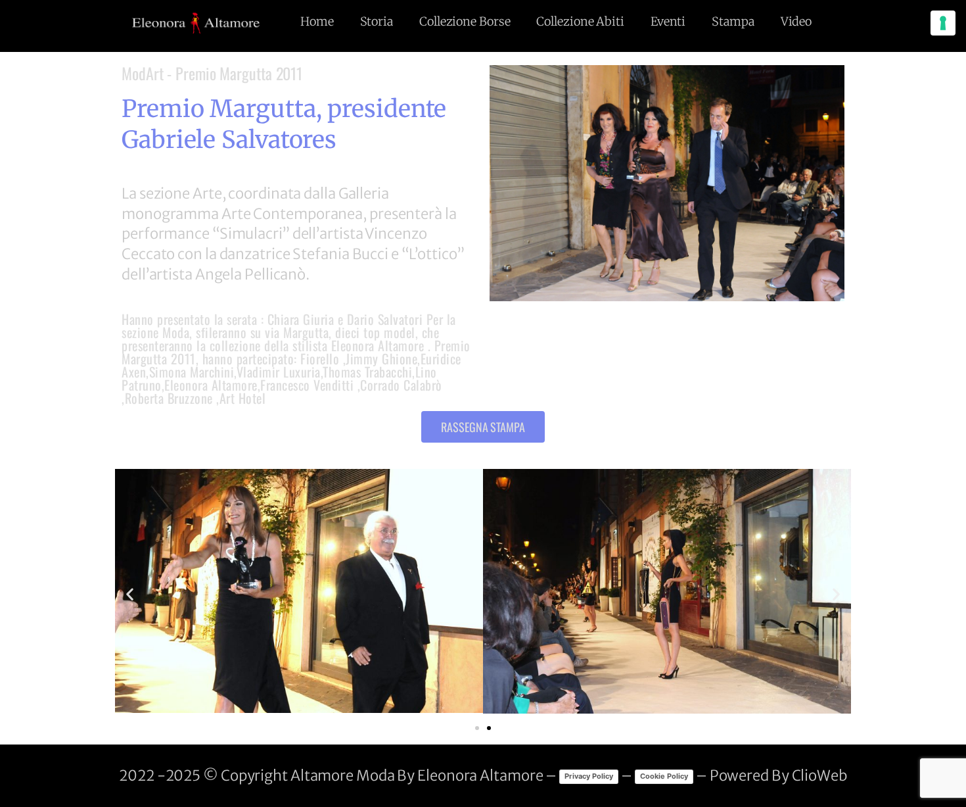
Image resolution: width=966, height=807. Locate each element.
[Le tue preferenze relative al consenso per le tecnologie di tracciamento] (943, 23)
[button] (483, 427)
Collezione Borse (464, 21)
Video (796, 21)
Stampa (733, 21)
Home (317, 21)
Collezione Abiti (580, 21)
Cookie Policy (664, 776)
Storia (376, 21)
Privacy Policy (588, 776)
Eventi (668, 21)
